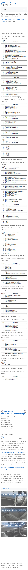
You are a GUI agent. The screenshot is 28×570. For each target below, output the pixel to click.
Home (4, 9)
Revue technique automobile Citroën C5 (9, 19)
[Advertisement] (14, 27)
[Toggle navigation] (24, 9)
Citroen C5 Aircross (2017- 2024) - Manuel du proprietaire (14, 525)
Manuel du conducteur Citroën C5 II (14, 510)
